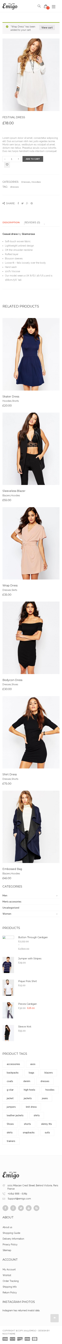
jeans (45, 1098)
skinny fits (46, 1124)
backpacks (13, 1072)
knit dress (31, 1107)
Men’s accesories (11, 901)
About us (7, 1227)
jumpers (11, 1107)
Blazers (6, 495)
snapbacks (29, 1132)
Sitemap (7, 1250)
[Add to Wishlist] (7, 165)
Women (6, 913)
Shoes (15, 684)
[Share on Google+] (27, 203)
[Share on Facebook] (19, 203)
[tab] (13, 222)
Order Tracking (11, 1281)
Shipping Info (10, 1286)
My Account (9, 1269)
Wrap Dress (10, 585)
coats (10, 1081)
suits (47, 1132)
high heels (29, 1089)
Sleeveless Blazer (13, 491)
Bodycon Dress (12, 680)
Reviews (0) (32, 222)
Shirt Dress (9, 774)
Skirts (14, 590)
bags (31, 1072)
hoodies (49, 1089)
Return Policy (10, 1292)
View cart (47, 27)
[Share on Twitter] (22, 203)
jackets (28, 1098)
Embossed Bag (12, 869)
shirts (37, 1115)
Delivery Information (13, 1238)
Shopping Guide (11, 1233)
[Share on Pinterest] (32, 203)
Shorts (15, 401)
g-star (10, 1089)
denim (26, 1081)
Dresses (25, 182)
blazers (48, 1072)
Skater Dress (10, 396)
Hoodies (36, 182)
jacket (10, 1098)
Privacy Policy (10, 1244)
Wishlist (7, 1275)
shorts (27, 1124)
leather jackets (15, 1115)
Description (11, 222)
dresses (14, 186)
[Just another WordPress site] (9, 6)
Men (4, 895)
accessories (13, 1064)
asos (32, 1064)
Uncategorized (10, 907)
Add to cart (33, 159)
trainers (11, 1141)
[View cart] (46, 6)
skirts (10, 1132)
